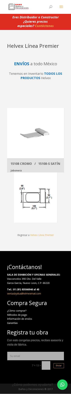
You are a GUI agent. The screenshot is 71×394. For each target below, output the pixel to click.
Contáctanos (44, 26)
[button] (62, 384)
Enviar (59, 365)
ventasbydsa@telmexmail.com (24, 293)
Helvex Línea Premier (42, 235)
